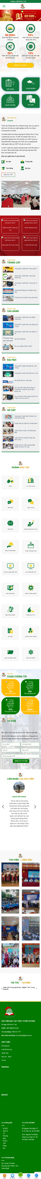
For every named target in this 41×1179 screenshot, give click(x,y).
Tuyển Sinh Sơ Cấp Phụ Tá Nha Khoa (25, 421)
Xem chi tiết (8, 175)
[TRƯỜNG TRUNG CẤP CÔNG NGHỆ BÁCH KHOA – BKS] (22, 6)
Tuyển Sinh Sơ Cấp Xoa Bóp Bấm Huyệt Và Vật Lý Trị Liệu (24, 444)
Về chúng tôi (5, 1044)
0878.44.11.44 (12, 1022)
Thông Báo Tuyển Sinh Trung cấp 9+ (25, 266)
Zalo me (36, 1178)
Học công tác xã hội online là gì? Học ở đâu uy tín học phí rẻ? (26, 395)
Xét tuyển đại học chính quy (23, 378)
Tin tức (3, 1058)
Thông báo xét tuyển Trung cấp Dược (26, 295)
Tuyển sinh (4, 1051)
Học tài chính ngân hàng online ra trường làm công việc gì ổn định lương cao (24, 387)
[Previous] (2, 986)
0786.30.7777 (16, 1030)
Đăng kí (4, 1178)
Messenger (12, 1178)
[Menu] (3, 6)
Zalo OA (28, 1178)
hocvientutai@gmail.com (24, 1033)
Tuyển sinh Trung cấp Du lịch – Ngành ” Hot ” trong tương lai (19, 986)
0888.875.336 (14, 1026)
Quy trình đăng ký (19, 337)
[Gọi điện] (20, 1175)
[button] (2, 804)
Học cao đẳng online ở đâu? (23, 344)
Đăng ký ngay (20, 65)
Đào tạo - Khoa (6, 1055)
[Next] (36, 986)
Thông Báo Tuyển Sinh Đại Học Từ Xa (26, 371)
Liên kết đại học (6, 1047)
